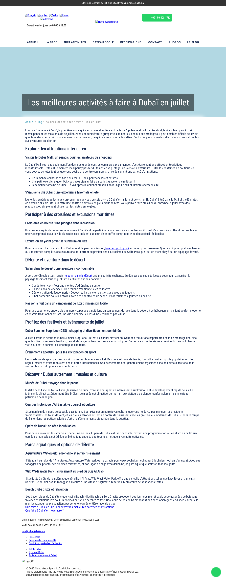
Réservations (131, 42)
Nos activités (75, 42)
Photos (175, 42)
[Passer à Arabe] (53, 15)
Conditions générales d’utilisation (45, 543)
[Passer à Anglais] (42, 15)
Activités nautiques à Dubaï (43, 555)
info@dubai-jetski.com (33, 531)
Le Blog (193, 42)
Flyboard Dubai (36, 552)
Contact (155, 42)
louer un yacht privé (117, 248)
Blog (39, 122)
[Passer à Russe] (64, 15)
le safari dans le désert (78, 275)
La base (51, 42)
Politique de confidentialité (42, 540)
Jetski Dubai (35, 549)
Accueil (33, 42)
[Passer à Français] (30, 15)
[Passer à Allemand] (47, 19)
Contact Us (34, 537)
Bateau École (103, 42)
